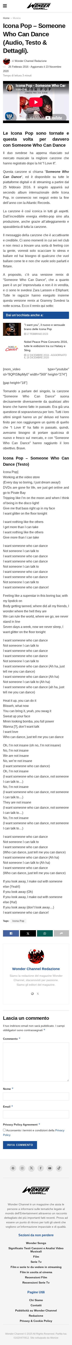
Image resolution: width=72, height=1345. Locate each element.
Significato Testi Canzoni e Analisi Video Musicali (36, 1250)
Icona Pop (18, 921)
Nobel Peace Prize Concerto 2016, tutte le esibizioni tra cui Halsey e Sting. (46, 346)
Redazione (36, 1315)
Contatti (36, 1305)
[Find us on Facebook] (40, 1168)
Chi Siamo (36, 1300)
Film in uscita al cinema (36, 1272)
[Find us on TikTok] (59, 1168)
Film (36, 1256)
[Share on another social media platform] (61, 933)
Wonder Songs (36, 1243)
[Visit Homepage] (39, 6)
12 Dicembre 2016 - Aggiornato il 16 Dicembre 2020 (45, 356)
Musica (17, 18)
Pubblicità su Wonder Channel (36, 1310)
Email (8, 1106)
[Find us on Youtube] (50, 1168)
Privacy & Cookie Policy (36, 1320)
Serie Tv (36, 1261)
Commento (12, 1039)
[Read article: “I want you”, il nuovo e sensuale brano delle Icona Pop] (12, 329)
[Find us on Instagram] (22, 1168)
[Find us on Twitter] (31, 1168)
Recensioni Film (36, 1277)
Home (6, 18)
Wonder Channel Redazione (31, 60)
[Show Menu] (5, 6)
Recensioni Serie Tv (36, 1282)
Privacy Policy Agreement (21, 1124)
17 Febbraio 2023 (37, 334)
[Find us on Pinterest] (13, 1168)
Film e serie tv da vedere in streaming (36, 1267)
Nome (8, 1089)
